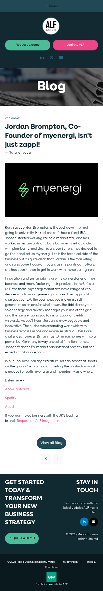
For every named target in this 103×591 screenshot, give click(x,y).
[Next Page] (57, 459)
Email (61, 57)
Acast (9, 406)
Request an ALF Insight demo (39, 420)
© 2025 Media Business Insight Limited (31, 561)
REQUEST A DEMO (22, 538)
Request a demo (28, 44)
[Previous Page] (46, 459)
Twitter (51, 57)
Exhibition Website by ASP (52, 584)
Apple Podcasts (17, 389)
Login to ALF (75, 44)
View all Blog (51, 443)
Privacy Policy (70, 561)
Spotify (10, 398)
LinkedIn (42, 57)
